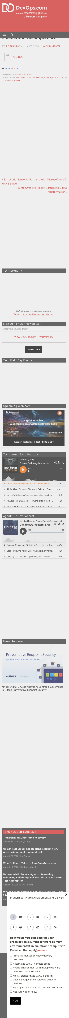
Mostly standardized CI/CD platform (33, 975)
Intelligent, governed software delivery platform (34, 981)
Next (15, 1000)
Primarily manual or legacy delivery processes (32, 957)
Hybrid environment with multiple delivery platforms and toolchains (36, 969)
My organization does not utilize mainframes (37, 987)
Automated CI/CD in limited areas (31, 963)
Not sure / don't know (25, 991)
